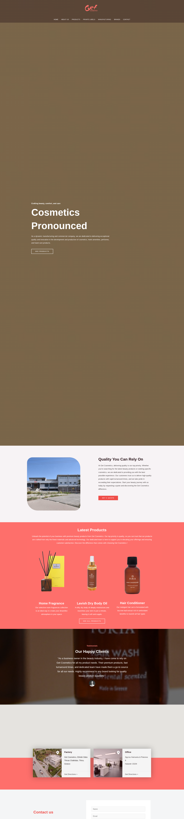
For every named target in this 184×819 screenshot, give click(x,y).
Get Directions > (70, 774)
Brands (117, 19)
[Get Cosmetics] (91, 8)
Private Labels (89, 19)
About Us (65, 19)
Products (76, 19)
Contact (126, 19)
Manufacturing (104, 19)
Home (56, 19)
